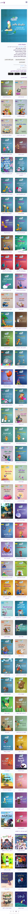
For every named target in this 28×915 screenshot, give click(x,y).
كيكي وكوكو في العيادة (7, 173)
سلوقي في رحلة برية (7, 135)
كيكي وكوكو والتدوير (21, 194)
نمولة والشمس (21, 501)
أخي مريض (21, 424)
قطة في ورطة (7, 751)
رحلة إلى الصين (7, 366)
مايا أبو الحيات (21, 46)
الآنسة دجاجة (7, 558)
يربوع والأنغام (21, 251)
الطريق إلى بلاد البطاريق (21, 617)
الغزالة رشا (7, 770)
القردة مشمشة (7, 443)
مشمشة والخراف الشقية (7, 424)
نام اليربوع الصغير (7, 290)
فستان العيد (21, 97)
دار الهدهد (22, 65)
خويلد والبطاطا (7, 828)
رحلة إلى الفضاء (21, 386)
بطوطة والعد (7, 809)
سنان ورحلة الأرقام (7, 97)
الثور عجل (7, 732)
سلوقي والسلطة (7, 116)
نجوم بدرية (7, 889)
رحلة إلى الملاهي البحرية (7, 405)
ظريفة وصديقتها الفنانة (7, 194)
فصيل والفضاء (21, 366)
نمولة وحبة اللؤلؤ (21, 520)
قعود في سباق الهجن (21, 732)
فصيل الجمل (7, 347)
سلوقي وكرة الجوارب (21, 135)
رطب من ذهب (7, 869)
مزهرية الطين (7, 636)
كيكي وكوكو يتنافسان (7, 154)
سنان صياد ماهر (21, 539)
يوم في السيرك (7, 617)
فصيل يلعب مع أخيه (21, 347)
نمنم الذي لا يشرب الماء (21, 328)
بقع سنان (7, 520)
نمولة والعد (21, 481)
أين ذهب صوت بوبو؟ (21, 713)
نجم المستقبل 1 (21, 869)
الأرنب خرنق (7, 713)
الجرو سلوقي (21, 154)
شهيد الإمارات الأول (7, 908)
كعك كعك (7, 462)
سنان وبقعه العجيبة (21, 558)
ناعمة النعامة (21, 770)
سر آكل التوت (21, 655)
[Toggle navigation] (26, 2)
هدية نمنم (21, 309)
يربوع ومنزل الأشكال (21, 271)
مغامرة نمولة (7, 481)
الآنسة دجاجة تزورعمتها (7, 577)
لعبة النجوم (21, 908)
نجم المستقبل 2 (21, 850)
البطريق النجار (21, 828)
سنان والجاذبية (7, 539)
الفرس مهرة (21, 809)
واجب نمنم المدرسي (7, 309)
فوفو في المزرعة (7, 655)
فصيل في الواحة (7, 328)
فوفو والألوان (7, 675)
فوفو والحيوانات (7, 694)
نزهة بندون (21, 636)
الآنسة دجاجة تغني (21, 577)
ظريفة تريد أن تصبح (7, 213)
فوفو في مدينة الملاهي (21, 675)
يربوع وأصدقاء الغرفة (7, 251)
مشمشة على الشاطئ (21, 462)
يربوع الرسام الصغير (21, 290)
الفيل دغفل (21, 751)
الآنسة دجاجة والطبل (21, 596)
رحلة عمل (21, 405)
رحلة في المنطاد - (7, 386)
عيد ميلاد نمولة (7, 501)
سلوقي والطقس (21, 116)
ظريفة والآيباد (21, 213)
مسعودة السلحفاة (7, 790)
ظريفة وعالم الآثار (21, 232)
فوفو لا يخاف (21, 694)
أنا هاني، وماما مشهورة (7, 850)
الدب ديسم (21, 790)
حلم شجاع (21, 889)
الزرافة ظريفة (7, 232)
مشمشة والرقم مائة (21, 443)
